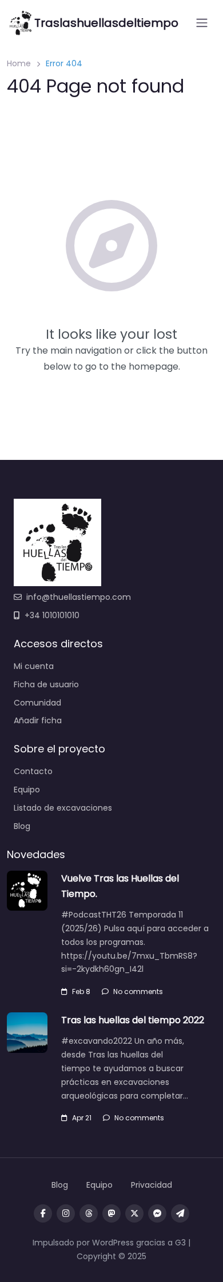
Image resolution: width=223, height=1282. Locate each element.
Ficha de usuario (46, 684)
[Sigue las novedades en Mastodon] (111, 1213)
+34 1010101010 (52, 615)
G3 (180, 1242)
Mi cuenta (34, 666)
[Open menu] (202, 23)
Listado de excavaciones (63, 808)
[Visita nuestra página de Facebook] (43, 1213)
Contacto (33, 771)
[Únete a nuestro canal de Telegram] (180, 1213)
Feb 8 (81, 991)
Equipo (27, 789)
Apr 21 (81, 1118)
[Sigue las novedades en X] (134, 1213)
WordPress (113, 1242)
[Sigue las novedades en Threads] (88, 1213)
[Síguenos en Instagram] (66, 1213)
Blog (22, 826)
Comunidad (37, 702)
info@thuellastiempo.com (78, 597)
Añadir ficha (38, 720)
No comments (138, 991)
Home (19, 63)
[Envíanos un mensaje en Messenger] (157, 1213)
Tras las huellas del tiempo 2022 (132, 1020)
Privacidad (151, 1185)
